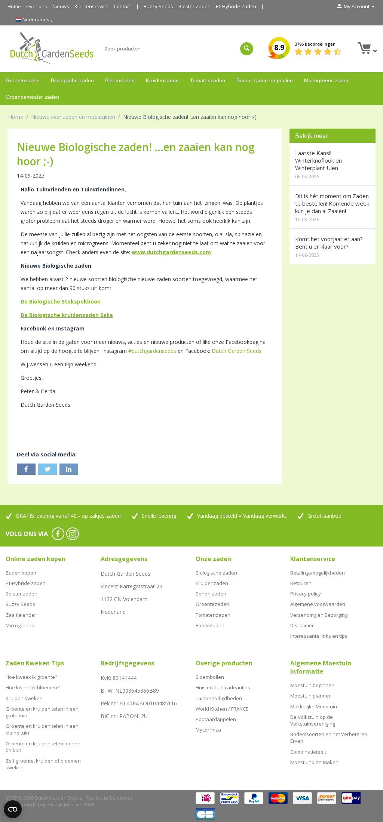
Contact (122, 6)
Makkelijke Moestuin (313, 706)
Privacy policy (305, 593)
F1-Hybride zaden (26, 583)
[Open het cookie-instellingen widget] (13, 809)
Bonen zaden (211, 593)
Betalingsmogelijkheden (317, 572)
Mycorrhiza (208, 729)
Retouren (301, 583)
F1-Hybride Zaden (236, 6)
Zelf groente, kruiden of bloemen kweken (43, 764)
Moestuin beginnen (312, 685)
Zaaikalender (21, 615)
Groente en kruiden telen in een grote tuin (42, 712)
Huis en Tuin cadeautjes (223, 687)
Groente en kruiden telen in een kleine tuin (42, 729)
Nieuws (60, 6)
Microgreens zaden (327, 80)
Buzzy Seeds (158, 6)
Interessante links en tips (318, 635)
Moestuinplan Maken (314, 762)
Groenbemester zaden (32, 97)
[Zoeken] (246, 48)
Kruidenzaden (162, 80)
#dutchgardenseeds (152, 350)
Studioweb (121, 797)
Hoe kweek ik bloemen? (32, 687)
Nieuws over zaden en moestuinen (73, 116)
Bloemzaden (120, 80)
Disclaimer (302, 625)
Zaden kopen (21, 572)
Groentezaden (23, 80)
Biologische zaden (72, 80)
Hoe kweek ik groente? (31, 677)
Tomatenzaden (207, 80)
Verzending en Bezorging (318, 615)
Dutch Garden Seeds (236, 350)
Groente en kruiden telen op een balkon (43, 747)
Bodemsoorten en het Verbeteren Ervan (328, 737)
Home (14, 6)
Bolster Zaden (194, 6)
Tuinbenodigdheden (219, 698)
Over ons (36, 6)
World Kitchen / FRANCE (222, 708)
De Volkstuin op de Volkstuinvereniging (312, 720)
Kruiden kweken (24, 698)
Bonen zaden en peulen (264, 80)
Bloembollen (210, 677)
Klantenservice (91, 6)
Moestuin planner (310, 695)
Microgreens (20, 625)
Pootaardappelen (216, 719)
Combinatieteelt (308, 751)
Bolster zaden (21, 593)
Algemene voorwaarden (317, 604)
